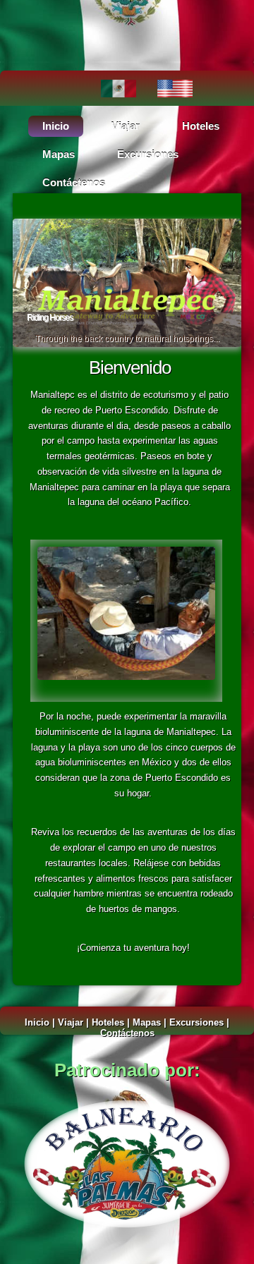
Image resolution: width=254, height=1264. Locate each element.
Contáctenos (73, 182)
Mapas (58, 154)
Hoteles (200, 126)
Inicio (55, 126)
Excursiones (148, 154)
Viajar (125, 126)
